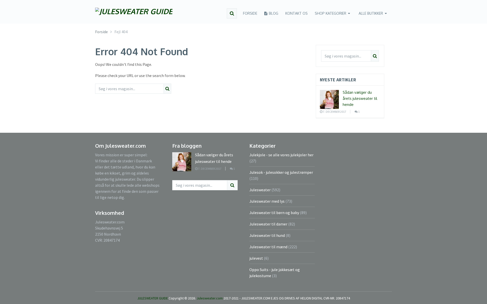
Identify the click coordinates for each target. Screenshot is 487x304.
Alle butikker (371, 13)
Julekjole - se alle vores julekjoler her (281, 154)
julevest (256, 258)
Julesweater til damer (268, 223)
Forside (250, 13)
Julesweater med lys (267, 201)
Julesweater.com (210, 298)
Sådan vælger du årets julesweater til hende (360, 98)
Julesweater (260, 189)
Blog (273, 13)
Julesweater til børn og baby (274, 212)
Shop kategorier (330, 13)
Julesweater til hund (267, 235)
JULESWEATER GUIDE (152, 298)
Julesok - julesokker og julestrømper (281, 172)
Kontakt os (296, 13)
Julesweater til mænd (268, 246)
